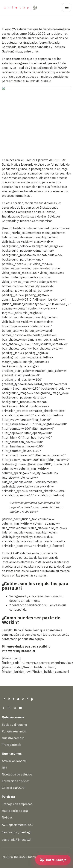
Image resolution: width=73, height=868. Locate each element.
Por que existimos (14, 731)
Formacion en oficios (16, 781)
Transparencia (11, 745)
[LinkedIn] (14, 708)
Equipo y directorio (14, 725)
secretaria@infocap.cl (16, 839)
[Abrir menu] (66, 7)
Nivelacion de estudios (17, 774)
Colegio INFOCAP (13, 788)
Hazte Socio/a (56, 860)
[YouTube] (20, 708)
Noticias (7, 817)
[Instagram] (8, 708)
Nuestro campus (13, 738)
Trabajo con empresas (17, 804)
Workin (34, 571)
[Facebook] (3, 708)
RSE (4, 768)
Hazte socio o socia (15, 811)
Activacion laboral (14, 761)
